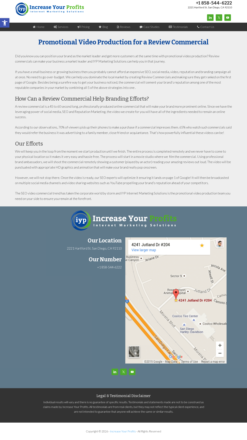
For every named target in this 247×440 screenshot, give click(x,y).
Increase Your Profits (50, 9)
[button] (4, 23)
